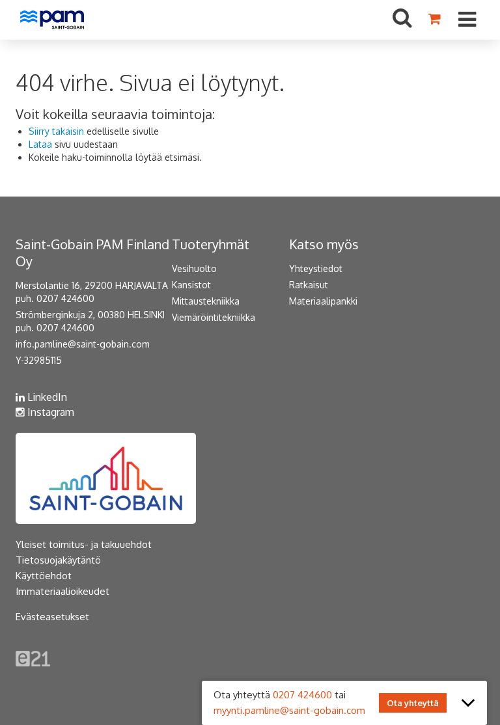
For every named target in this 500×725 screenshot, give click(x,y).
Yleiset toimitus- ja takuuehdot (84, 544)
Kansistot (191, 284)
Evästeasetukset (52, 616)
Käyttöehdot (44, 575)
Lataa (40, 144)
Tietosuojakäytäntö (58, 560)
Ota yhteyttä (413, 703)
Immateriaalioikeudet (62, 591)
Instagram (49, 411)
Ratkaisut (308, 284)
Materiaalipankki (323, 301)
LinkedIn (46, 397)
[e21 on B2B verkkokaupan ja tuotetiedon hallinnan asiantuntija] (33, 657)
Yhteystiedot (315, 268)
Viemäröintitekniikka (213, 317)
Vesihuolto (194, 268)
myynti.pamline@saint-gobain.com (289, 710)
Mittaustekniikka (206, 301)
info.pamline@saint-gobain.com (83, 343)
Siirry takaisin (56, 131)
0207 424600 (302, 695)
